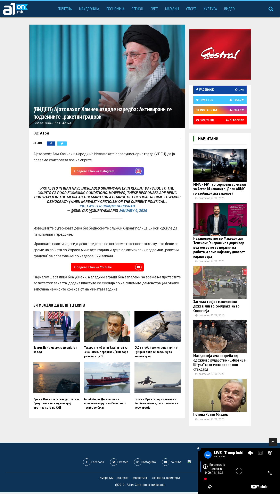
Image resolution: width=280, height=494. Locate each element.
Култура (210, 8)
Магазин (172, 8)
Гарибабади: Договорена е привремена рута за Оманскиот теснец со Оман (105, 403)
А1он (44, 133)
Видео (229, 8)
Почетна (65, 8)
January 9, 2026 (133, 211)
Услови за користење (166, 477)
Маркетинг (140, 477)
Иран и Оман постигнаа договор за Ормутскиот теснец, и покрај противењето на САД (56, 403)
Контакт (123, 477)
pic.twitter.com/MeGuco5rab (107, 206)
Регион (137, 8)
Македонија (89, 8)
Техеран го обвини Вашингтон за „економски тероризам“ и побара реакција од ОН (106, 351)
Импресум (106, 477)
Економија (115, 8)
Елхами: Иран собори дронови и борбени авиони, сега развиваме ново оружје (156, 403)
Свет (154, 8)
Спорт (191, 8)
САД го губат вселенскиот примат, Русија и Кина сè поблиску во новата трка (156, 351)
